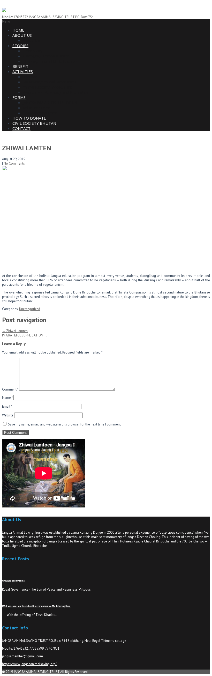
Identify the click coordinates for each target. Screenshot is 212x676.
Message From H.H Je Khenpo (50, 61)
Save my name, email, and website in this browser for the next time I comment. (65, 424)
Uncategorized (29, 309)
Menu (6, 21)
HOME (18, 30)
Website (7, 415)
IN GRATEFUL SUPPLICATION (24, 335)
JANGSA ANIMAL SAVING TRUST (37, 672)
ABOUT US (22, 35)
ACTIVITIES (22, 71)
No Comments (14, 163)
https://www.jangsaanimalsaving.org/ (29, 664)
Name (7, 397)
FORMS (19, 97)
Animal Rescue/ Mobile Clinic (47, 87)
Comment (10, 389)
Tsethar (30, 76)
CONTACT (21, 128)
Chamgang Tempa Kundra (46, 55)
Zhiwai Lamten (15, 331)
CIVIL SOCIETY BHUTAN (34, 123)
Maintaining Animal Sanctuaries (50, 81)
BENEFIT (20, 66)
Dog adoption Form (40, 112)
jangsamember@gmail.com (22, 656)
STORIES (20, 45)
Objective (31, 40)
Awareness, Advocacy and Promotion (56, 92)
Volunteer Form (36, 107)
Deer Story (32, 50)
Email (7, 406)
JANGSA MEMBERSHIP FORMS (50, 102)
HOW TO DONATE (29, 118)
